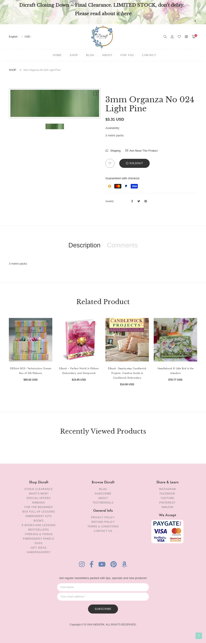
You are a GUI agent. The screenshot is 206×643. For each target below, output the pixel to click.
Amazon (167, 507)
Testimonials (103, 502)
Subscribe (103, 493)
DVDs (39, 543)
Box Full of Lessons (38, 511)
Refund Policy (103, 522)
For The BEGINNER (38, 507)
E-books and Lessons (39, 525)
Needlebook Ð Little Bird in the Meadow (175, 370)
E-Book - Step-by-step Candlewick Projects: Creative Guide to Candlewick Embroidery (127, 372)
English (13, 36)
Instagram (167, 489)
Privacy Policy (103, 517)
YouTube (167, 498)
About (103, 498)
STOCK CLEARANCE (38, 489)
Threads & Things (39, 534)
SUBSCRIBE (103, 609)
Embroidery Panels (38, 538)
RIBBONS (38, 502)
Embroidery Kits (38, 516)
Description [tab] (84, 245)
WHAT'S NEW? (39, 493)
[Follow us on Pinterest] (145, 201)
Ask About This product (143, 150)
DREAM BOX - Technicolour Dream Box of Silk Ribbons (30, 370)
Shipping (115, 150)
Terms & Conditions (103, 526)
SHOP (12, 70)
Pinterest (167, 502)
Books (39, 520)
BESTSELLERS (38, 529)
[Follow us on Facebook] (132, 201)
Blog (103, 489)
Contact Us (103, 531)
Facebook (167, 493)
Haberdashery (39, 552)
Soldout (136, 163)
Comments (122, 245)
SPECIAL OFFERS (38, 498)
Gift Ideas (39, 547)
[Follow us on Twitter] (138, 201)
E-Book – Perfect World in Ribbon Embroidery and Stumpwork (79, 370)
